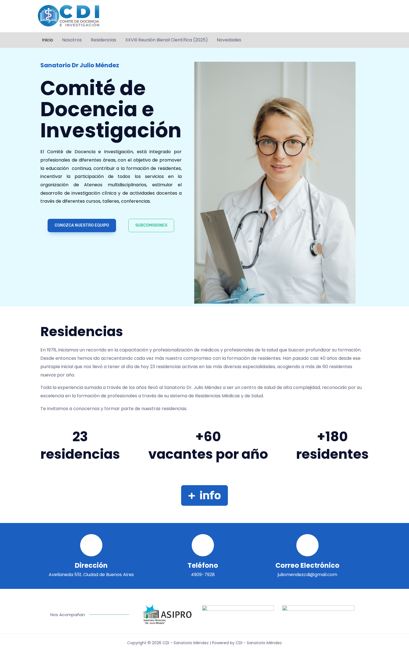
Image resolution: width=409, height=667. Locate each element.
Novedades (229, 40)
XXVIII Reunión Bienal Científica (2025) (166, 40)
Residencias (103, 40)
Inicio (47, 40)
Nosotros (72, 40)
